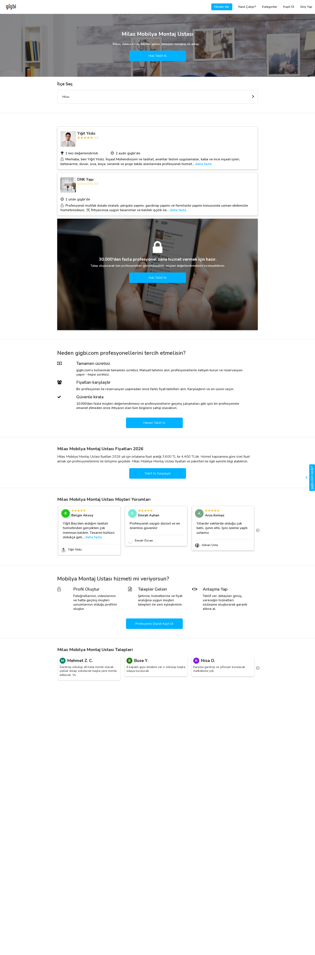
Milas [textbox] (65, 97)
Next (258, 530)
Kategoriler (269, 7)
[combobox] (157, 97)
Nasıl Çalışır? (247, 7)
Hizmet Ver (221, 7)
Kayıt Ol (288, 7)
